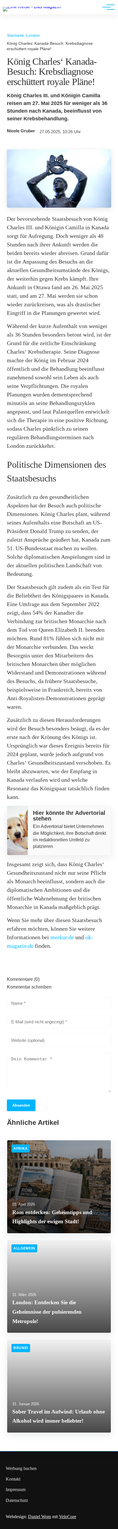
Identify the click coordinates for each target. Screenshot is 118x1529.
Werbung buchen (21, 1468)
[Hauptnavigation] (106, 7)
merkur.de (62, 937)
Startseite (15, 35)
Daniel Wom (39, 1516)
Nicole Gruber (21, 131)
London (33, 35)
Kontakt (13, 1479)
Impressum (15, 1489)
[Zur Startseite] (32, 6)
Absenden (21, 1105)
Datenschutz (17, 1500)
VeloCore (67, 1516)
